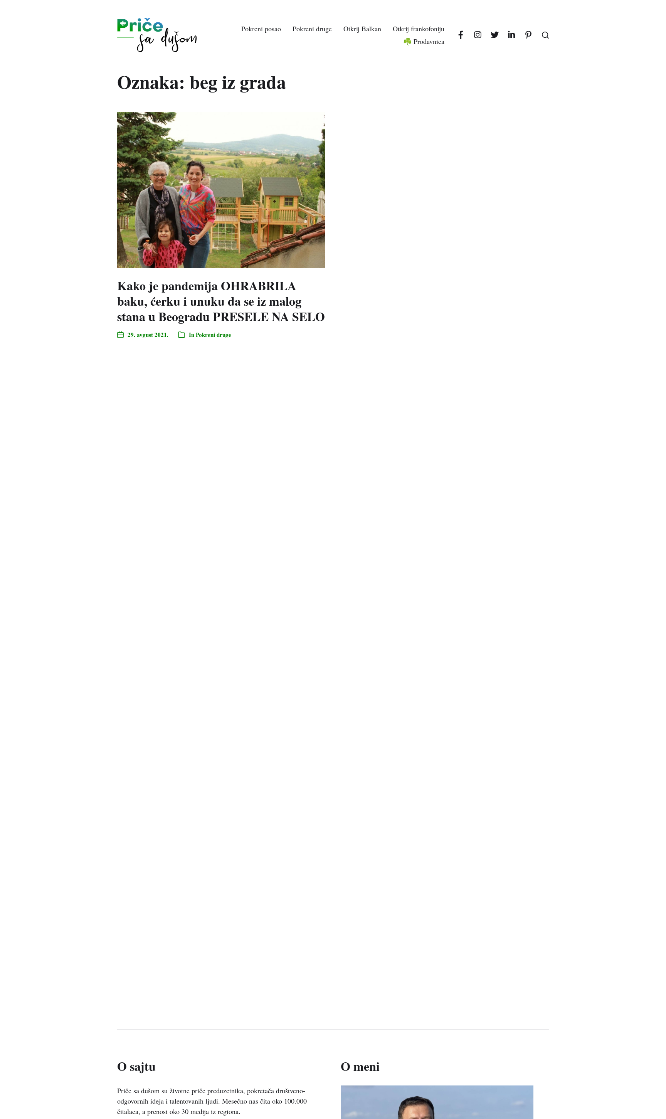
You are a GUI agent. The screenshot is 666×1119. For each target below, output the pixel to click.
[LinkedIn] (511, 35)
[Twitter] (494, 35)
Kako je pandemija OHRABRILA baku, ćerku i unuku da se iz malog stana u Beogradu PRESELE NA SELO (221, 300)
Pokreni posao (261, 28)
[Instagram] (477, 35)
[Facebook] (460, 35)
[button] (545, 35)
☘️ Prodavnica (423, 41)
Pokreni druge (312, 28)
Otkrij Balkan (362, 28)
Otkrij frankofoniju (418, 28)
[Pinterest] (528, 35)
